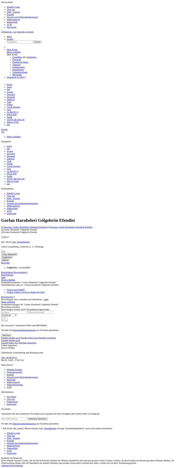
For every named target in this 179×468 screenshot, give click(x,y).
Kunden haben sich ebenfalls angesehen (38, 338)
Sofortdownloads (19, 72)
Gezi (9, 169)
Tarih (9, 161)
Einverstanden (16, 465)
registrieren (31, 57)
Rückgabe (11, 380)
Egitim (10, 164)
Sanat (9, 146)
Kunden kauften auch (10, 338)
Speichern (6, 335)
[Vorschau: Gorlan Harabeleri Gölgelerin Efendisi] (24, 227)
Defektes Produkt (14, 369)
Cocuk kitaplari (13, 166)
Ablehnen (5, 465)
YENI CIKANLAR (16, 179)
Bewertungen (20, 272)
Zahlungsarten (18, 67)
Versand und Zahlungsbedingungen (22, 17)
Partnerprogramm (14, 372)
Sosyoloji (11, 154)
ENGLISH (12, 174)
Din (8, 149)
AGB (9, 24)
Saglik (9, 176)
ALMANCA (12, 171)
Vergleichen (7, 257)
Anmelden (17, 57)
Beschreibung (7, 272)
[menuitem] (92, 7)
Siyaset (10, 151)
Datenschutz (12, 22)
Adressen (16, 65)
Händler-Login (13, 7)
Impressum (11, 27)
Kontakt (10, 14)
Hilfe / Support (13, 12)
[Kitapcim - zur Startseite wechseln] (17, 32)
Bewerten (5, 263)
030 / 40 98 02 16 (9, 357)
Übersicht (16, 59)
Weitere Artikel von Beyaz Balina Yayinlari (26, 292)
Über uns (11, 9)
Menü (9, 36)
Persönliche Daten (20, 62)
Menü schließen (14, 52)
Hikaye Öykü (13, 181)
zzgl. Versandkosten (21, 242)
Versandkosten (50, 428)
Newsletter (11, 397)
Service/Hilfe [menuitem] (19, 14)
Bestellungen (18, 70)
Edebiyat (11, 159)
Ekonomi (11, 156)
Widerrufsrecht (13, 19)
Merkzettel (17, 75)
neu (8, 184)
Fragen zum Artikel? (16, 290)
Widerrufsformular (15, 385)
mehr (3, 277)
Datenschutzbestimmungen (24, 330)
